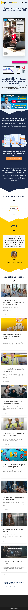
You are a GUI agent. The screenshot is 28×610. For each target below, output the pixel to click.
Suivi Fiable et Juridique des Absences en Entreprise (12, 402)
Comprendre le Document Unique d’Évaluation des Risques (12, 337)
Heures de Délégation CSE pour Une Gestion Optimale (14, 466)
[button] (13, 214)
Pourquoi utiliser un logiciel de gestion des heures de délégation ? (14, 583)
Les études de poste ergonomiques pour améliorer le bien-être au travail (13, 302)
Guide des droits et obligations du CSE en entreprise (13, 563)
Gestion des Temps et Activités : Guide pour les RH (13, 435)
